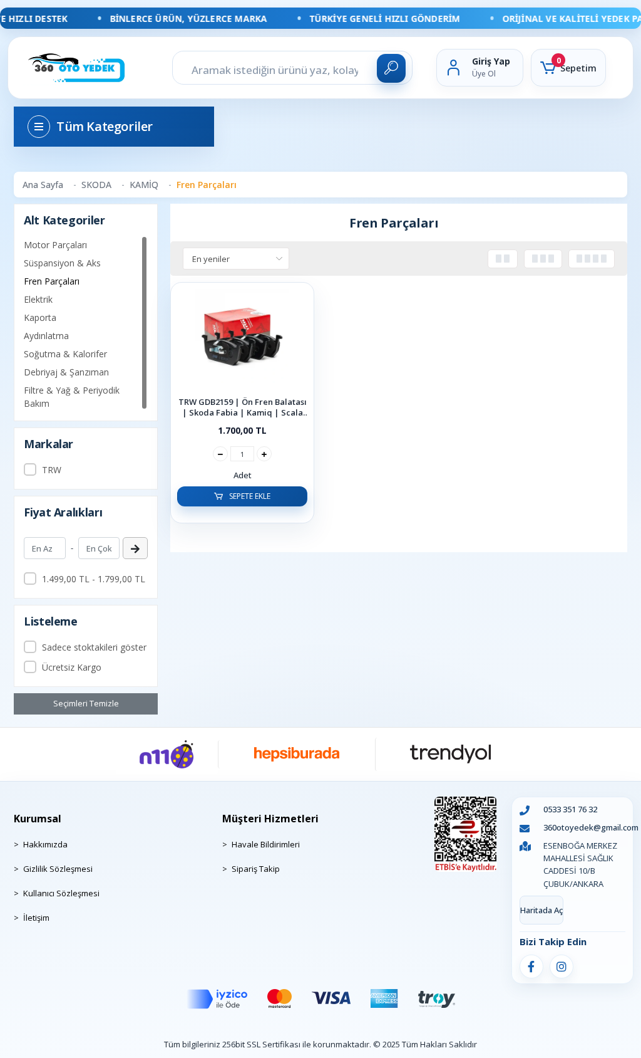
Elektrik (38, 299)
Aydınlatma (46, 336)
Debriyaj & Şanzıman (66, 372)
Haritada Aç (541, 910)
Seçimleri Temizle (86, 703)
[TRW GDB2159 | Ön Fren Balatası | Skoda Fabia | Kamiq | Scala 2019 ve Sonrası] (242, 339)
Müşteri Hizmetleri (270, 818)
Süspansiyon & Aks (62, 263)
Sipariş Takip (256, 868)
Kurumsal (37, 818)
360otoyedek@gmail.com (590, 827)
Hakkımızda (45, 844)
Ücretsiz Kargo (71, 667)
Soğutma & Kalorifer (65, 354)
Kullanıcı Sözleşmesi (61, 893)
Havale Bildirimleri (266, 844)
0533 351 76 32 (570, 809)
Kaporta (40, 317)
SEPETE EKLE (248, 496)
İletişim (36, 917)
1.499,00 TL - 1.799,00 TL (93, 579)
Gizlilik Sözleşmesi (58, 868)
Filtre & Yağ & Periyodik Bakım (72, 396)
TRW (51, 470)
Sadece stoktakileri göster (94, 647)
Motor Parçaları (55, 245)
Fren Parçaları (51, 281)
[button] (568, 67)
